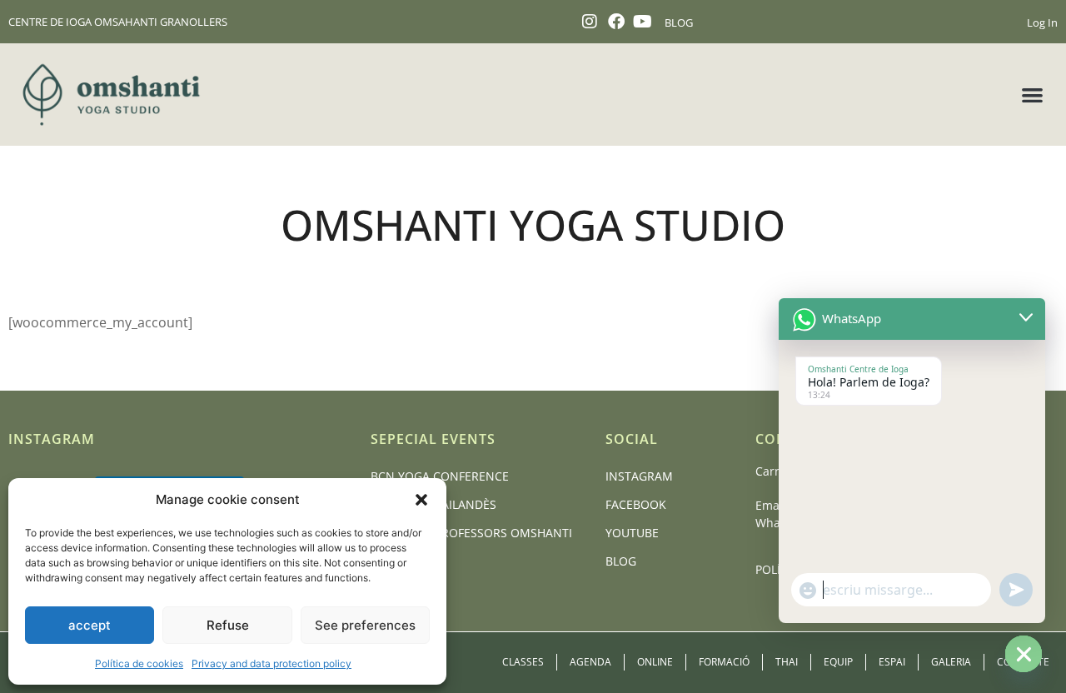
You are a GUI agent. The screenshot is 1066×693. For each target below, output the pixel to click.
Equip (838, 662)
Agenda (590, 662)
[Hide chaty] (1023, 654)
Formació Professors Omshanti (471, 533)
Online (655, 662)
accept (89, 625)
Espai (892, 662)
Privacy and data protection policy (271, 663)
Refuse (228, 625)
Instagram (639, 476)
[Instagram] (589, 21)
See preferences (365, 625)
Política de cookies (139, 663)
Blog (620, 561)
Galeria (951, 662)
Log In (1042, 22)
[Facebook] (616, 21)
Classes (523, 662)
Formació (724, 662)
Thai (786, 662)
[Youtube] (643, 21)
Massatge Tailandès (433, 504)
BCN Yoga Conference (440, 476)
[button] (421, 499)
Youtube (632, 533)
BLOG (679, 22)
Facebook (635, 504)
